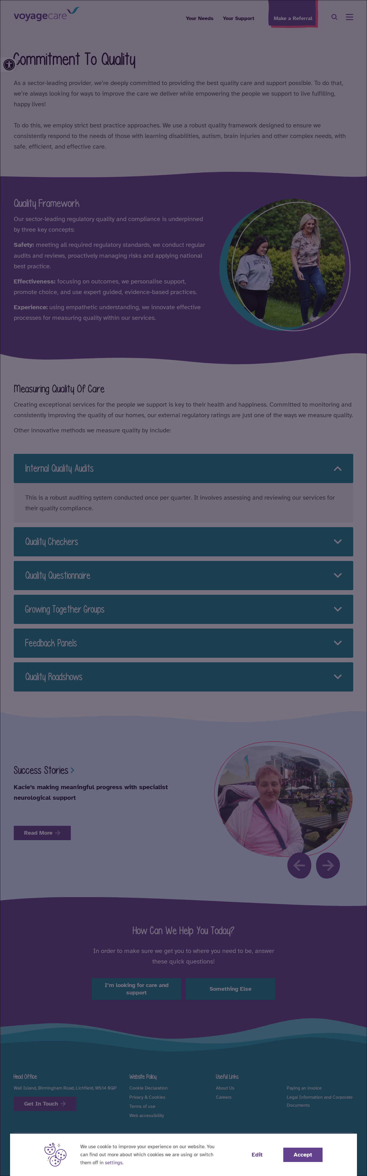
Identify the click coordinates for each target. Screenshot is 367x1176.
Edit (257, 1154)
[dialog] (183, 588)
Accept (303, 1154)
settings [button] (113, 1163)
